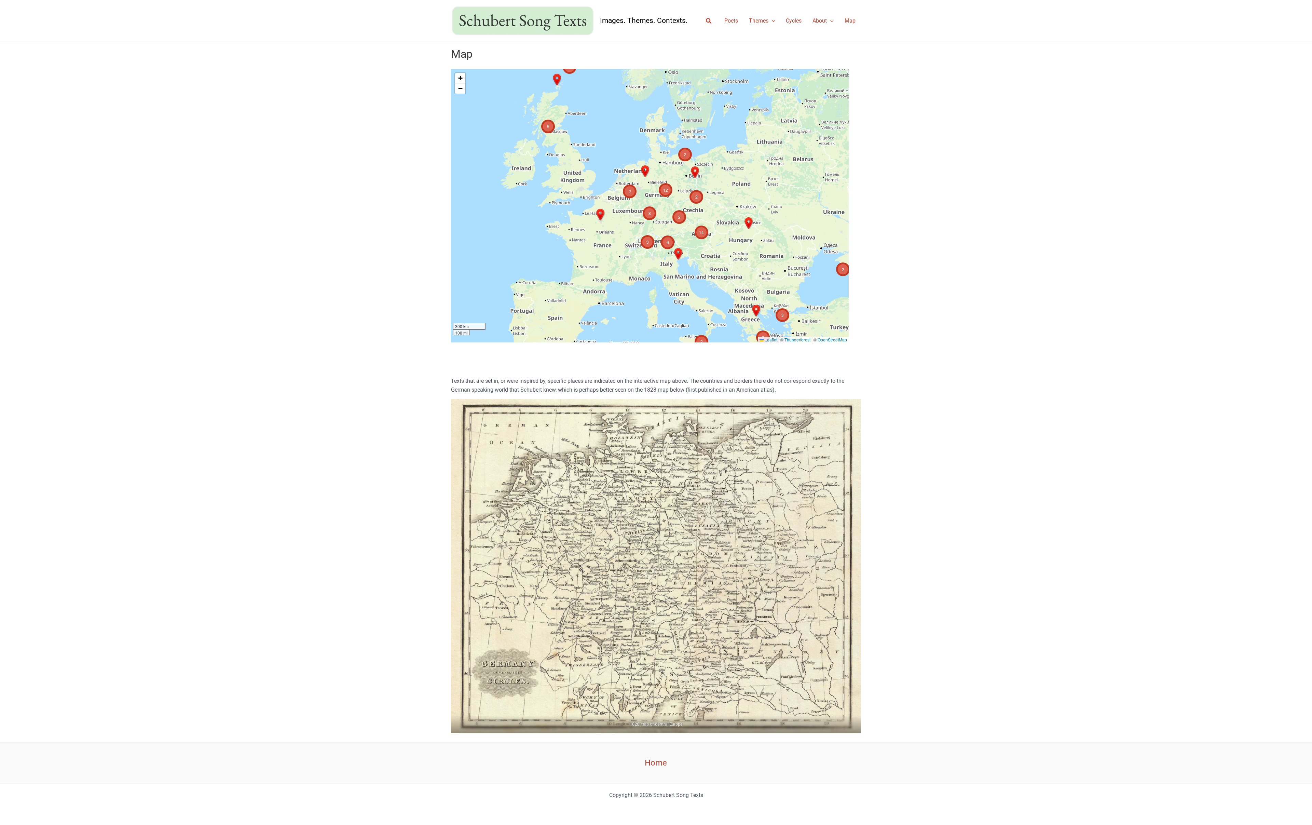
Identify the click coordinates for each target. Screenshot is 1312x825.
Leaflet (770, 339)
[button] (709, 21)
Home (656, 763)
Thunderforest (797, 339)
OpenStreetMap (832, 339)
